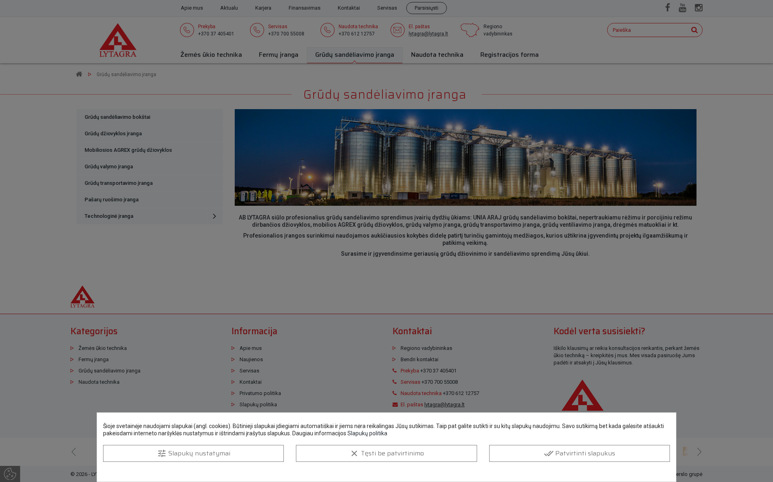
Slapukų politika (367, 433)
